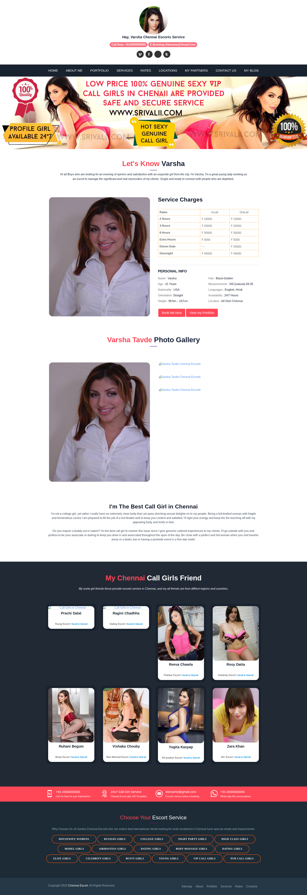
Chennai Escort (78, 885)
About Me (74, 70)
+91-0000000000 (68, 792)
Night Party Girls (192, 839)
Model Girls (74, 849)
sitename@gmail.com (180, 44)
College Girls (152, 839)
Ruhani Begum (71, 746)
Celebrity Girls (98, 858)
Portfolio (99, 70)
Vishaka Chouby (126, 746)
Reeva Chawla (181, 664)
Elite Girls (62, 858)
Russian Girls (115, 839)
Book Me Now (172, 313)
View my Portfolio (202, 313)
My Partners (196, 70)
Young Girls (169, 858)
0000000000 (138, 44)
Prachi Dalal (71, 613)
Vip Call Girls (204, 858)
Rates (146, 70)
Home (53, 70)
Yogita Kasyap (181, 747)
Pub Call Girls (242, 858)
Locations (168, 70)
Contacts (251, 886)
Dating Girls (151, 849)
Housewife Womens (74, 839)
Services (125, 70)
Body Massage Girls (191, 849)
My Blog (251, 70)
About (199, 886)
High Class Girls (235, 839)
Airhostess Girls (112, 849)
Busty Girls (135, 858)
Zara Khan (235, 746)
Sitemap (187, 886)
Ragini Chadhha (126, 613)
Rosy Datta (236, 664)
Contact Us (226, 70)
